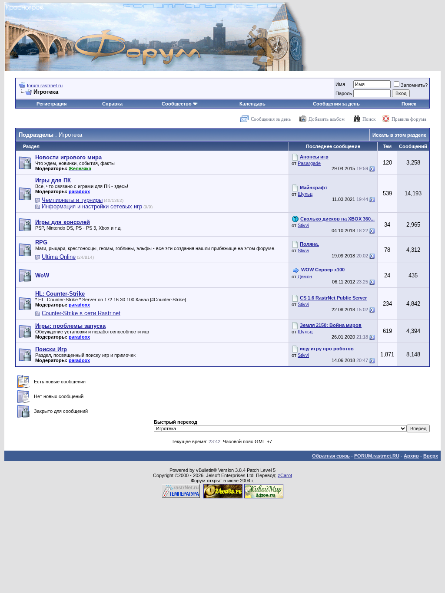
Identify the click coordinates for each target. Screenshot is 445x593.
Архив (411, 455)
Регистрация (51, 103)
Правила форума (409, 119)
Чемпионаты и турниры (72, 200)
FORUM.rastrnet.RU (376, 455)
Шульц (305, 194)
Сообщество (177, 103)
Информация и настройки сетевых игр (92, 206)
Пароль (343, 93)
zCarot (285, 475)
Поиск (409, 103)
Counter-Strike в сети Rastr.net (81, 313)
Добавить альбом (327, 119)
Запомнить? (414, 85)
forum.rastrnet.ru (45, 85)
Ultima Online (59, 257)
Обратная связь (331, 455)
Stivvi (303, 225)
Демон (305, 276)
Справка (112, 103)
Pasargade (309, 163)
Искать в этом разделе (399, 135)
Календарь (252, 103)
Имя (340, 84)
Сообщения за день (336, 103)
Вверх (430, 455)
